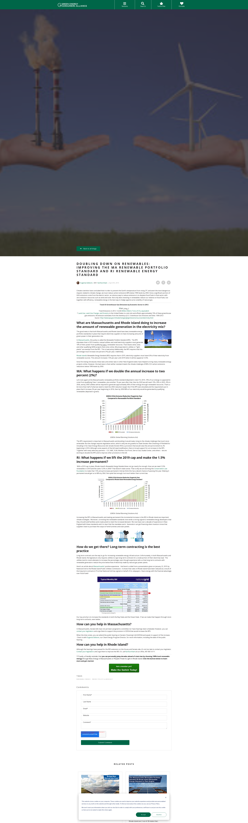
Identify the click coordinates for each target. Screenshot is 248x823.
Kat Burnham (102, 283)
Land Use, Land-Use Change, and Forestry (93, 313)
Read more (100, 785)
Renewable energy (84, 679)
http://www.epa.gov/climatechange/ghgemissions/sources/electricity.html (126, 318)
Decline (159, 814)
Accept (143, 814)
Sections (125, 6)
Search (143, 6)
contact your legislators (85, 631)
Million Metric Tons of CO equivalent (135, 311)
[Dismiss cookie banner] (165, 798)
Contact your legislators (85, 652)
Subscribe (161, 6)
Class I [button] (104, 345)
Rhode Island (81, 355)
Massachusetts (83, 340)
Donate (182, 6)
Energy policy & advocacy (102, 679)
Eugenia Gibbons (86, 283)
